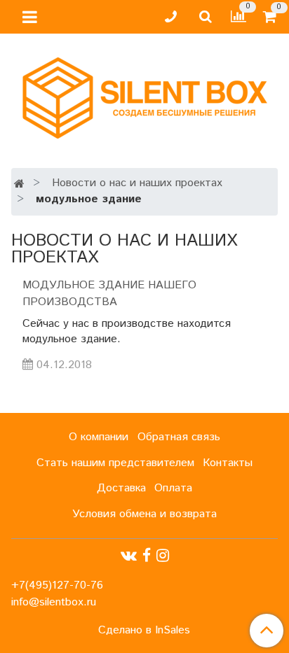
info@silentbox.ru (53, 602)
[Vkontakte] (129, 556)
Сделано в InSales (144, 630)
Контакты (228, 463)
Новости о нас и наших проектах (137, 183)
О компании (98, 437)
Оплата (173, 488)
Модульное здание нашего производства (109, 293)
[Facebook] (146, 556)
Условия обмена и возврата (144, 514)
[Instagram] (162, 556)
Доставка (121, 488)
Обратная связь (178, 437)
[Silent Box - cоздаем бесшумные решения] (144, 95)
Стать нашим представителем (115, 463)
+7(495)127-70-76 (57, 585)
